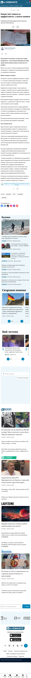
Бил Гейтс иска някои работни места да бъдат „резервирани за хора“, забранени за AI (14, 451)
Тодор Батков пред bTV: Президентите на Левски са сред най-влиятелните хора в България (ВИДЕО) (15, 480)
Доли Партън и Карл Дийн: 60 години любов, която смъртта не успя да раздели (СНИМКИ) (14, 535)
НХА (14, 194)
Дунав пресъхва (5, 5)
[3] (29, 2)
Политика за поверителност (21, 651)
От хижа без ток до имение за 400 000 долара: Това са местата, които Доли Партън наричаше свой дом (15, 432)
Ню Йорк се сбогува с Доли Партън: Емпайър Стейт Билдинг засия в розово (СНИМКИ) (13, 544)
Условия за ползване (12, 656)
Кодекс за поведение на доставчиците (15, 653)
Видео (21, 5)
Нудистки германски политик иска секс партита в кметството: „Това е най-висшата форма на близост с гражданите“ (12, 310)
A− (2, 54)
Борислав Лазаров (9, 48)
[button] (9, 321)
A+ (6, 54)
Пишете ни (21, 656)
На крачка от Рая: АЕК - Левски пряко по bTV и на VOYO (15, 490)
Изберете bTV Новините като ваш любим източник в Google (16, 184)
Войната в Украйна (14, 5)
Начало (14, 10)
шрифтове (4, 197)
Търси (27, 606)
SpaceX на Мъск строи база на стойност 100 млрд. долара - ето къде (14, 442)
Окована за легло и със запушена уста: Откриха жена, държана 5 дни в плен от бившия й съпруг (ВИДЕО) (14, 350)
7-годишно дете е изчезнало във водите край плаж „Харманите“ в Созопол (14, 237)
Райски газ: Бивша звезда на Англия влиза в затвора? (15, 498)
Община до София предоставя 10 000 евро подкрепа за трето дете (13, 266)
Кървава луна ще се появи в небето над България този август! (14, 525)
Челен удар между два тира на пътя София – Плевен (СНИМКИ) (20, 244)
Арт (18, 10)
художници (8, 194)
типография (20, 194)
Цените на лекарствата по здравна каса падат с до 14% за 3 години (13, 584)
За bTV (5, 651)
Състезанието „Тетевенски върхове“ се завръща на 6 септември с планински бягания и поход (20, 255)
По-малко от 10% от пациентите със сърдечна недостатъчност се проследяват (15, 573)
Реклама (10, 651)
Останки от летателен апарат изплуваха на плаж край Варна (15, 273)
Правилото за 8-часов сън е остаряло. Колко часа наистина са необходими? (15, 280)
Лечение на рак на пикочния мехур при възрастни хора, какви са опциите (13, 591)
